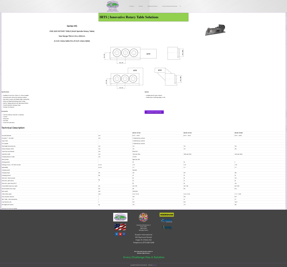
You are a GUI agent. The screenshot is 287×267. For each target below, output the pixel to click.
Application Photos (152, 6)
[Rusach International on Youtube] (120, 234)
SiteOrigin (155, 265)
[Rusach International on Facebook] (124, 234)
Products (131, 6)
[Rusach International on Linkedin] (116, 234)
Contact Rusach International (169, 6)
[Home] (113, 6)
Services (141, 6)
